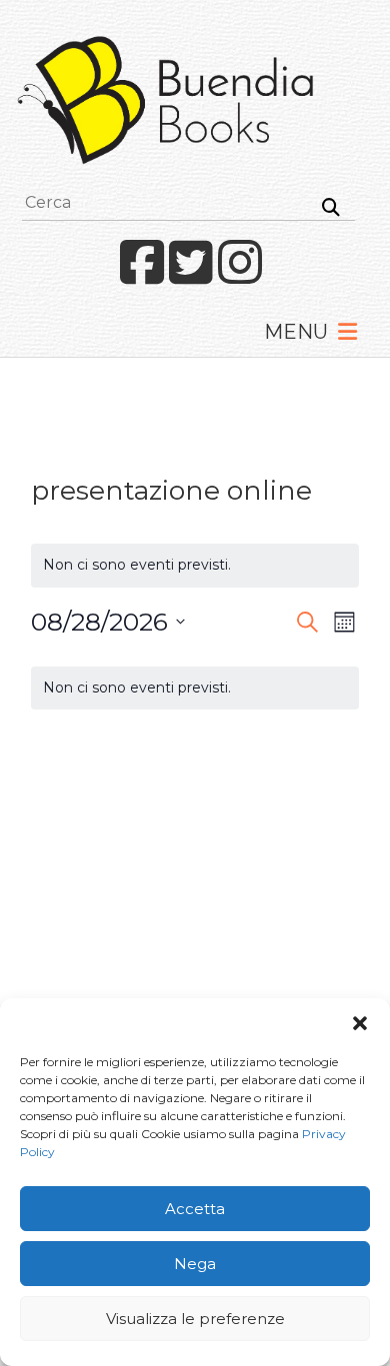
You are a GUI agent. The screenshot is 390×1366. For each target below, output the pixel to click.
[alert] (195, 688)
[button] (360, 1023)
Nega (195, 1263)
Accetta (195, 1208)
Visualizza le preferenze (195, 1318)
